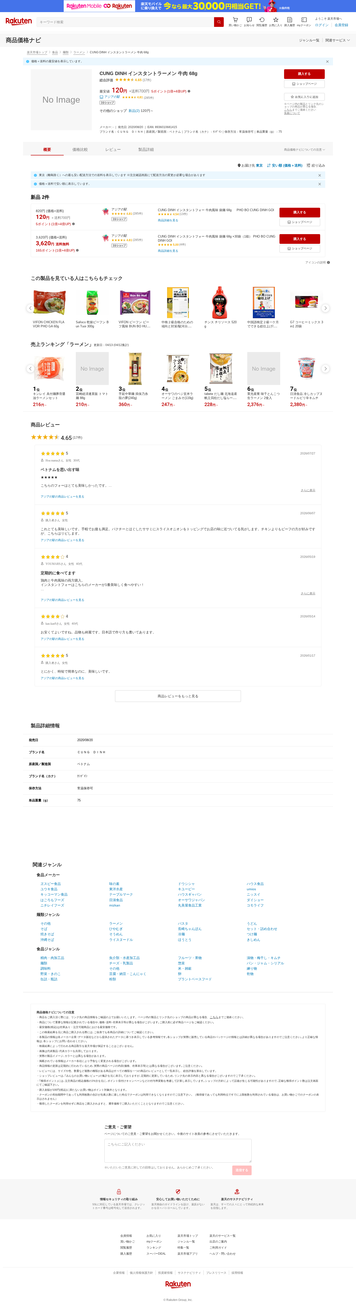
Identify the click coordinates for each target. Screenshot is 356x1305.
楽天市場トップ (37, 52)
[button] (249, 22)
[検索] (219, 22)
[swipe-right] (325, 308)
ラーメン (79, 52)
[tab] (47, 149)
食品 (55, 52)
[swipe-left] (30, 308)
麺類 (66, 52)
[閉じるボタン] (328, 61)
